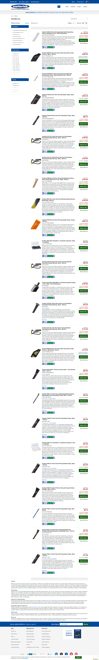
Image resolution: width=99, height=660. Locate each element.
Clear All (27, 23)
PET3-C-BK (47, 421)
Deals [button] (79, 6)
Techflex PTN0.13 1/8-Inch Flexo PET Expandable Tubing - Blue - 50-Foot (58, 509)
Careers (28, 644)
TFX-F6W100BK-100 (49, 372)
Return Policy (14, 633)
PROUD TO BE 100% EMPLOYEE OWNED (61, 12)
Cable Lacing (14, 613)
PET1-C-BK (47, 557)
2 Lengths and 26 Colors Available (49, 558)
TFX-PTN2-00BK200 (49, 97)
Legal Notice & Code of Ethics (32, 647)
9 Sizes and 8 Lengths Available (49, 398)
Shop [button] (67, 6)
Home (12, 16)
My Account (80, 1)
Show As (79, 23)
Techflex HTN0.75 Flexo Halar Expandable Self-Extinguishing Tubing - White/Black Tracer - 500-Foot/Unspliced (57, 32)
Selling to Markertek (46, 639)
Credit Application (45, 633)
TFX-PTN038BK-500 (49, 118)
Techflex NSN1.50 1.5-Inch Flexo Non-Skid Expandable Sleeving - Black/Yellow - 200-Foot (58, 199)
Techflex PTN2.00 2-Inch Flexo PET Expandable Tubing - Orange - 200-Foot (58, 220)
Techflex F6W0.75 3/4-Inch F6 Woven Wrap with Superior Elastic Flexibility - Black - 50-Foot (58, 488)
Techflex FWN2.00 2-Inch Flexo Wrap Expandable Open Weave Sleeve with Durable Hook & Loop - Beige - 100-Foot (58, 179)
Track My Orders (14, 639)
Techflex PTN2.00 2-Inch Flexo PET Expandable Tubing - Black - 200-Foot (58, 95)
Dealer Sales (44, 644)
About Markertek (30, 631)
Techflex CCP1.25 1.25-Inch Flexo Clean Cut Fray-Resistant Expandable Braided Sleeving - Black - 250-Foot (57, 158)
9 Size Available (45, 534)
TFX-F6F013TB (48, 532)
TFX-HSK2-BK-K (48, 244)
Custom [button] (73, 6)
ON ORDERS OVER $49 (37, 12)
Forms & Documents (46, 631)
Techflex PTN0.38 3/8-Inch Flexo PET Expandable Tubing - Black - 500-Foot (58, 116)
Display (70, 23)
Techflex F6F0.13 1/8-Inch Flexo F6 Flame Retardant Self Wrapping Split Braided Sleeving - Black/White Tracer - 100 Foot (58, 530)
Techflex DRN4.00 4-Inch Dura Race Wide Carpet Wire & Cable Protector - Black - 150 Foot (58, 53)
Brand (16, 16)
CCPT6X (46, 160)
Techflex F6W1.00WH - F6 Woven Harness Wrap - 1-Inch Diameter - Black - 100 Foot (58, 370)
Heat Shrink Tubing (36, 607)
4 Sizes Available (45, 308)
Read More (44, 319)
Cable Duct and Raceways (51, 600)
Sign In (73, 1)
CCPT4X (46, 264)
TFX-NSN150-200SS (49, 202)
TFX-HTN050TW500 (49, 76)
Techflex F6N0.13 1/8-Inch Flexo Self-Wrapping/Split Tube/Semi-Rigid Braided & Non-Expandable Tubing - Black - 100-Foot (58, 394)
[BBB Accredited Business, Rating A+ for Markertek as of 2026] (31, 654)
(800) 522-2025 (13, 1)
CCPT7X (46, 139)
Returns (12, 636)
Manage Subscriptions (16, 642)
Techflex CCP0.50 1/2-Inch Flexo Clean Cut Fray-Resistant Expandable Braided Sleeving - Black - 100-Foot (57, 304)
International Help (15, 644)
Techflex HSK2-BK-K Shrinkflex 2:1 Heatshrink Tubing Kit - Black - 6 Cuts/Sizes (58, 241)
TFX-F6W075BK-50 (49, 491)
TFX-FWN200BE (48, 181)
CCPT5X (46, 331)
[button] (83, 23)
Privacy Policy (29, 642)
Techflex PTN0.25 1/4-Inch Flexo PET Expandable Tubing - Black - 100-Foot (58, 464)
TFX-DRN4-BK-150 (49, 56)
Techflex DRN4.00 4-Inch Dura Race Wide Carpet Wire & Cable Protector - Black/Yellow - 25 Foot (58, 349)
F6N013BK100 (48, 397)
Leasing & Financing (46, 636)
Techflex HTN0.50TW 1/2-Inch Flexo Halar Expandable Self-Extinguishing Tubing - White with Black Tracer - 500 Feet (57, 74)
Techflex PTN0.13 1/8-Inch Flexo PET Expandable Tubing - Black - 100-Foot (58, 554)
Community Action (30, 636)
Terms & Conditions (30, 639)
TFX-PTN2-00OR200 (49, 223)
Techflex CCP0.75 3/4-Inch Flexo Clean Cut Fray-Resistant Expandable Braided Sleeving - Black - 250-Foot (57, 262)
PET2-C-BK (47, 466)
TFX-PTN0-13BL (48, 512)
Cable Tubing (18, 591)
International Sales (15, 647)
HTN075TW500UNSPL (50, 35)
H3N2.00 (46, 285)
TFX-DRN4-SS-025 (49, 351)
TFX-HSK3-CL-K (48, 445)
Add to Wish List (84, 43)
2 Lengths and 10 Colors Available (49, 468)
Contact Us (13, 631)
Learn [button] (85, 6)
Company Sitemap (46, 647)
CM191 (46, 306)
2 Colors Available (46, 374)
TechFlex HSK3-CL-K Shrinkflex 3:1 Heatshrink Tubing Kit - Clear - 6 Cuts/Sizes (58, 443)
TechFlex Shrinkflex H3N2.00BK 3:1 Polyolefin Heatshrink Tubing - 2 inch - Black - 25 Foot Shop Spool (58, 283)
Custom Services (45, 642)
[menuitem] (67, 6)
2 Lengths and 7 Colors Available (49, 423)
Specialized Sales (35, 1)
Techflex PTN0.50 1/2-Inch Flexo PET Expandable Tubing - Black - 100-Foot (58, 419)
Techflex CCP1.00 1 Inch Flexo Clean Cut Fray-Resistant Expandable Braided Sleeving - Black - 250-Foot (56, 328)
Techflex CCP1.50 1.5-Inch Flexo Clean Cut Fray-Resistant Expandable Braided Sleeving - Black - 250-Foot (57, 137)
